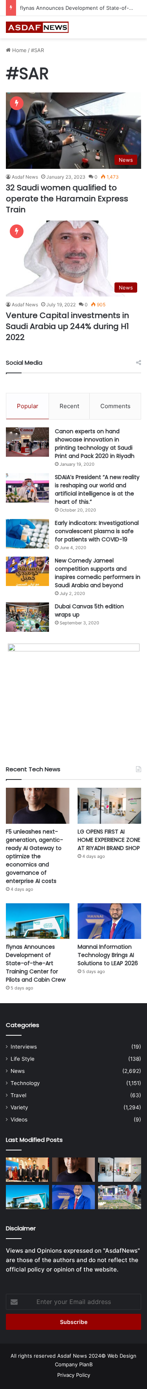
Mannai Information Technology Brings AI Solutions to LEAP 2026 (108, 955)
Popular (27, 406)
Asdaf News (25, 177)
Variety (19, 1107)
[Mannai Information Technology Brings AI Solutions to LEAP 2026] (109, 921)
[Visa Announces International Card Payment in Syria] (27, 1170)
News (18, 1071)
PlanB (86, 1364)
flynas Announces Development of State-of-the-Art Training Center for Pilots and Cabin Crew (35, 963)
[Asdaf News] (37, 27)
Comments (115, 406)
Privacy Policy (73, 1375)
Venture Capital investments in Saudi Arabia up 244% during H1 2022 (67, 326)
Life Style (22, 1059)
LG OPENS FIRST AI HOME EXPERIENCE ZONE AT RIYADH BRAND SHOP (109, 840)
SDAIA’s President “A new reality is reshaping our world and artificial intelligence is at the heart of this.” (97, 489)
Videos (19, 1119)
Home (19, 50)
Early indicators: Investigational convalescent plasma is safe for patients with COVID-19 (97, 531)
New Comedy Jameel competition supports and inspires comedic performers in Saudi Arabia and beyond (97, 573)
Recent (69, 406)
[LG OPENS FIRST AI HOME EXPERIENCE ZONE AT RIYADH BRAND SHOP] (109, 805)
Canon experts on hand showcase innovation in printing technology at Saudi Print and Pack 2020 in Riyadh (94, 443)
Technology (25, 1083)
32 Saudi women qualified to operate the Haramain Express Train (67, 198)
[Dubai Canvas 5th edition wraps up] (27, 617)
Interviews (24, 1047)
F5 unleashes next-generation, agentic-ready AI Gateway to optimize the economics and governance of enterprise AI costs (34, 856)
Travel (18, 1095)
